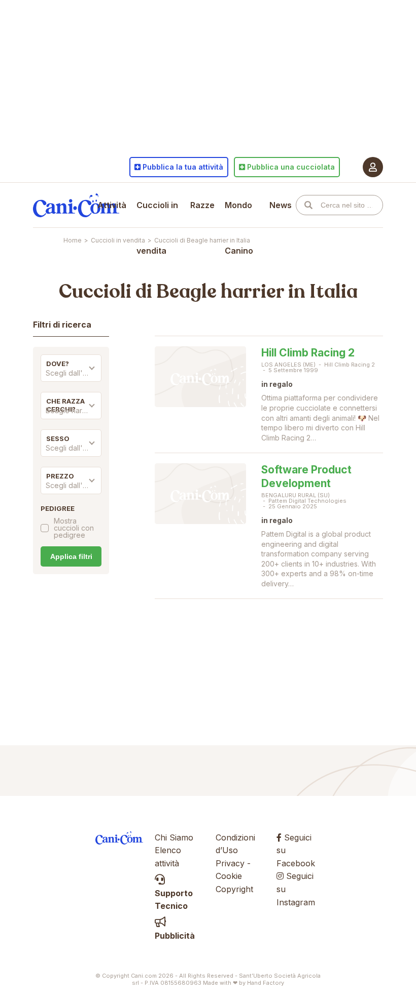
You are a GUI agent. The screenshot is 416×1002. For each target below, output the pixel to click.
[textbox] (71, 373)
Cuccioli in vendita (157, 228)
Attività (111, 205)
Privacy (230, 863)
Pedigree (58, 508)
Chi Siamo (174, 837)
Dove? (57, 363)
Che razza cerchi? (65, 405)
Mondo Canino (239, 228)
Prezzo (60, 476)
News (280, 205)
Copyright (234, 889)
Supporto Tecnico (174, 899)
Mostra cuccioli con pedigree (74, 528)
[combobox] (71, 376)
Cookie (229, 876)
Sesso (58, 438)
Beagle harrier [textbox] (69, 410)
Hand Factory (265, 982)
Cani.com (76, 205)
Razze (202, 205)
